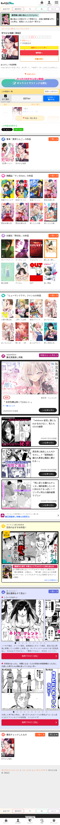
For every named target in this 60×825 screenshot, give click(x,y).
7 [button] (37, 643)
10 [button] (46, 712)
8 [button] (41, 643)
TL (30, 9)
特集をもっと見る (48, 355)
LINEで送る (18, 129)
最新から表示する (51, 91)
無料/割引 (18, 9)
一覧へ (53, 139)
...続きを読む (52, 651)
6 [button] (33, 643)
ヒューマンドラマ (22, 29)
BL (42, 9)
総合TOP (6, 9)
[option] (22, 620)
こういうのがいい (11, 597)
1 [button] (15, 643)
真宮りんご (26, 41)
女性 (12, 29)
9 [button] (44, 643)
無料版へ (39, 53)
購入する (51, 98)
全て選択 (5, 99)
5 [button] (30, 643)
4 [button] (26, 643)
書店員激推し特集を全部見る (21, 515)
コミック (4, 29)
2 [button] (19, 643)
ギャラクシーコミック (10, 770)
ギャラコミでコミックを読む (32, 83)
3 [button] (22, 643)
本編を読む (39, 59)
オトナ (53, 9)
